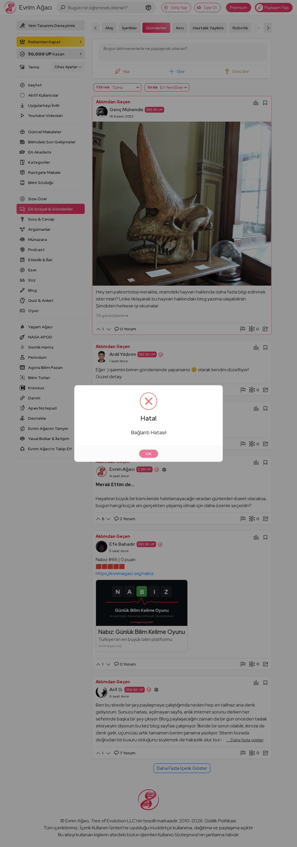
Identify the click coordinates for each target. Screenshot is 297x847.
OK (149, 453)
